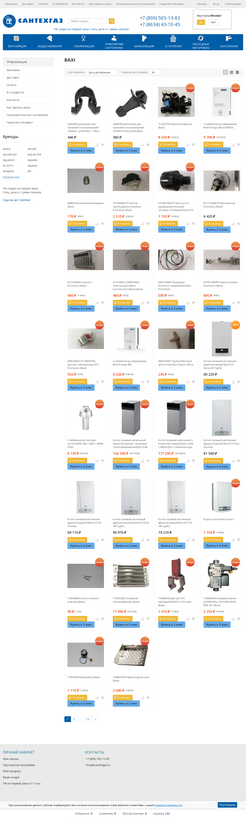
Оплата (43, 4)
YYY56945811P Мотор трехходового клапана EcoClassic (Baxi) (127, 206)
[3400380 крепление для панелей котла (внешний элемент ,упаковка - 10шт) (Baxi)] (85, 101)
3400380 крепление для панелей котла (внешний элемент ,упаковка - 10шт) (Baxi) (83, 127)
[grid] (225, 72)
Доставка (28, 4)
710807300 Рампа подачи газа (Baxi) (131, 678)
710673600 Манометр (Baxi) (83, 677)
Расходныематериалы (200, 46)
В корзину (79, 144)
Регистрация (233, 4)
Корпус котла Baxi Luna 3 (219, 519)
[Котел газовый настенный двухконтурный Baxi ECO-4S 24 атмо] (85, 497)
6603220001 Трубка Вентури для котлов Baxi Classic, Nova (175, 362)
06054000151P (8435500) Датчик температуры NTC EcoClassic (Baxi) (83, 364)
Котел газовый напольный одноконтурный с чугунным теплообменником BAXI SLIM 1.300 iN (130, 443)
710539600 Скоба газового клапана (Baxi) (83, 600)
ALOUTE (8, 165)
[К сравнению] (97, 145)
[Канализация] (144, 38)
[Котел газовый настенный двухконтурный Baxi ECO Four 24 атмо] (222, 418)
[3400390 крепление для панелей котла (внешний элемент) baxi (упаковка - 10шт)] (131, 101)
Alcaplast (8, 171)
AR (29, 171)
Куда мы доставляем (16, 200)
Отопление (173, 46)
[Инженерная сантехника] (114, 38)
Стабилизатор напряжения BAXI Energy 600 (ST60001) (220, 125)
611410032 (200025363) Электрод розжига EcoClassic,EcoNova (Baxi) (128, 285)
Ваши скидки (11, 777)
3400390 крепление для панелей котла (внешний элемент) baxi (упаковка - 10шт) (128, 127)
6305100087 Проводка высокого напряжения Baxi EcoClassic (174, 285)
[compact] (237, 72)
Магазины (11, 4)
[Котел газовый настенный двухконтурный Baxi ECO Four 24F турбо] (131, 497)
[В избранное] (102, 145)
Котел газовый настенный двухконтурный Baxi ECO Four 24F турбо (131, 522)
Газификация (84, 46)
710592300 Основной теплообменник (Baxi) (126, 600)
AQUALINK (34, 154)
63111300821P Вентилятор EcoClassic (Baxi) (219, 204)
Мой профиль (12, 771)
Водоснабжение (50, 46)
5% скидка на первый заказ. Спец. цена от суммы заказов (91, 29)
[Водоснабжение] (50, 38)
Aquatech (9, 160)
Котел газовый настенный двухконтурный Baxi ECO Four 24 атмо (222, 443)
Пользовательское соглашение (135, 4)
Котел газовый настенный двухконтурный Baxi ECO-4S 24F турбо (175, 522)
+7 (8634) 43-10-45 (160, 24)
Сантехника (229, 46)
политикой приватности (168, 805)
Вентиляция (17, 46)
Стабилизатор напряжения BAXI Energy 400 (129, 362)
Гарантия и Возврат (172, 4)
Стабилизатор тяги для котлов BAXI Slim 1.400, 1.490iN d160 (85, 443)
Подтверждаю (227, 804)
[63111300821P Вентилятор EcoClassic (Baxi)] (222, 181)
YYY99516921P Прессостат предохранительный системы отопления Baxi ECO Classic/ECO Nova (175, 206)
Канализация (144, 46)
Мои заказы (10, 759)
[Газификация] (84, 38)
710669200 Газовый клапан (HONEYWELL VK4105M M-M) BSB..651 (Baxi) (220, 602)
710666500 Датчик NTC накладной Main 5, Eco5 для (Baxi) (174, 602)
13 (87, 719)
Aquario (32, 165)
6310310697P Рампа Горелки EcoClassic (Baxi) (221, 283)
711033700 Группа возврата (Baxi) (175, 125)
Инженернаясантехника (114, 46)
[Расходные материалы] (201, 38)
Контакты (78, 4)
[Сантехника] (229, 38)
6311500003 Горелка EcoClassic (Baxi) (79, 283)
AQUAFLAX (10, 154)
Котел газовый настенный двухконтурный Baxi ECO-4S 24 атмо (84, 522)
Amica (7, 149)
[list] (231, 72)
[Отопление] (173, 38)
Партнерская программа (19, 765)
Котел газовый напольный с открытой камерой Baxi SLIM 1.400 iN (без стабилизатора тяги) (175, 443)
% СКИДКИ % (60, 4)
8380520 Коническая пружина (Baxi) (85, 204)
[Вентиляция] (17, 38)
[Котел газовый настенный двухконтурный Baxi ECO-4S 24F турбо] (176, 497)
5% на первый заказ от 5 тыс (22, 783)
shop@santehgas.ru (98, 765)
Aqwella (32, 160)
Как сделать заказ (100, 4)
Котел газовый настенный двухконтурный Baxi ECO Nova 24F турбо (220, 364)
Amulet (32, 149)
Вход (216, 4)
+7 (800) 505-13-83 (160, 18)
